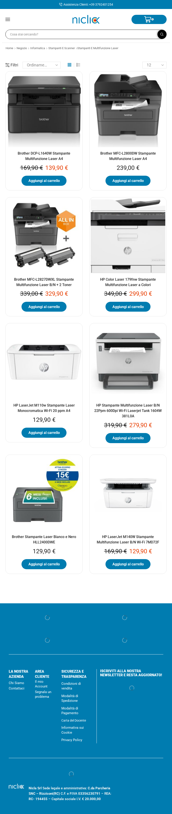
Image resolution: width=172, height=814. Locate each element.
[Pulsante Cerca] (161, 34)
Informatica (38, 48)
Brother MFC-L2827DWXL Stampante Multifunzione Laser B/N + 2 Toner (44, 282)
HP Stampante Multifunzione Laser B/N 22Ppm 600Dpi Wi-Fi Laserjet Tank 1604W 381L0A (128, 410)
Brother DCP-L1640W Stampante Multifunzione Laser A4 (44, 156)
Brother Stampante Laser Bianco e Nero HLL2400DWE (44, 539)
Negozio (22, 48)
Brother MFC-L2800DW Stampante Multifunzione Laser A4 (128, 156)
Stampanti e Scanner (62, 48)
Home (9, 48)
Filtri (14, 65)
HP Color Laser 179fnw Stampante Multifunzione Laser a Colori (128, 282)
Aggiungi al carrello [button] (44, 181)
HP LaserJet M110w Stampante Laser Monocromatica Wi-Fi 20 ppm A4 (44, 408)
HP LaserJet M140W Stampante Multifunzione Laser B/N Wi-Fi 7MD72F (128, 539)
